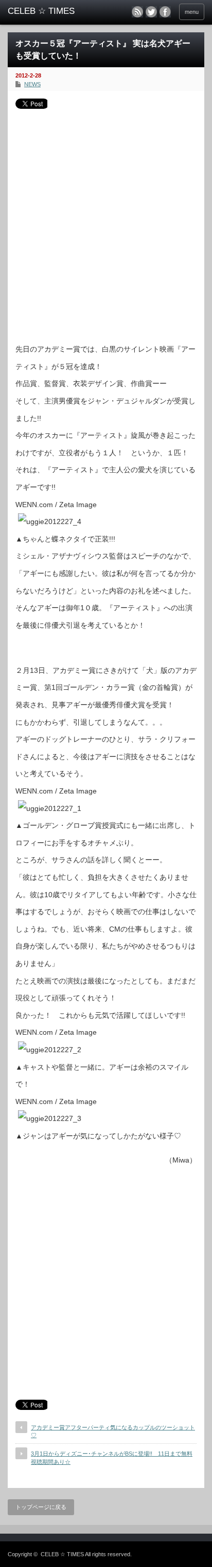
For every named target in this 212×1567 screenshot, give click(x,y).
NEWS (32, 84)
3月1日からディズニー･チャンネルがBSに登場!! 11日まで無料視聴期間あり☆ (111, 1457)
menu (192, 12)
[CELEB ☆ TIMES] (50, 11)
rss (137, 11)
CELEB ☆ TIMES (62, 1554)
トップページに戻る (40, 1507)
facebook (165, 11)
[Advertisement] (106, 222)
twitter (151, 11)
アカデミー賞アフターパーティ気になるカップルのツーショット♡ (113, 1431)
